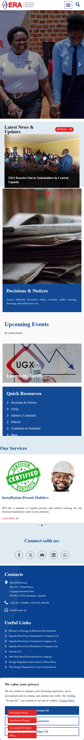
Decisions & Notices (27, 290)
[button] (29, 116)
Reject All (42, 731)
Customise (42, 721)
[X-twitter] (30, 555)
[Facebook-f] (19, 555)
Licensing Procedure (20, 727)
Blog (12, 735)
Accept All (42, 710)
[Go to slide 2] (42, 525)
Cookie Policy (67, 700)
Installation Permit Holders (25, 497)
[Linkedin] (53, 555)
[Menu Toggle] (68, 5)
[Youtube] (42, 555)
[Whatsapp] (65, 555)
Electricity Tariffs (24, 375)
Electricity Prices (19, 712)
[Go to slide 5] (48, 193)
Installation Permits (20, 720)
